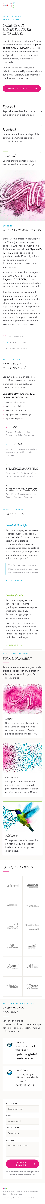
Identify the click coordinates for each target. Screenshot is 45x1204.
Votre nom (11, 1103)
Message (10, 1140)
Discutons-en (12, 581)
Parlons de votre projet (20, 88)
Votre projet (12, 1128)
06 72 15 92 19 (24, 1085)
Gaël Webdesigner (34, 1198)
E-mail (9, 1116)
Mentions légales (9, 1198)
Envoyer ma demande (21, 1164)
